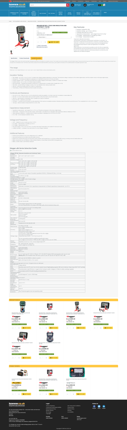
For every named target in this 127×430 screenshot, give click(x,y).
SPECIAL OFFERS (78, 13)
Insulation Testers (32, 21)
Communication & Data (14, 13)
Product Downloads (24, 58)
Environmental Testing (24, 13)
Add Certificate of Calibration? (44, 35)
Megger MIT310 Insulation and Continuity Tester (22, 342)
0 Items (88, 5)
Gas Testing (43, 13)
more (105, 12)
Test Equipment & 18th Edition (87, 13)
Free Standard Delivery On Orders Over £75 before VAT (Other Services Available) (31, 1)
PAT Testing (52, 13)
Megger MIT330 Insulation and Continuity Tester (103, 312)
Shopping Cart (90, 4)
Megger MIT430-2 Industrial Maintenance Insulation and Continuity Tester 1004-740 (48, 313)
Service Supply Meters (61, 13)
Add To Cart (54, 42)
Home (10, 21)
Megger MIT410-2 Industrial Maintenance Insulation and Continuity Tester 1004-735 (75, 313)
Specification (14, 58)
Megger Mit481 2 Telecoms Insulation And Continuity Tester (51, 21)
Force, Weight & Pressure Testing (33, 13)
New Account (78, 4)
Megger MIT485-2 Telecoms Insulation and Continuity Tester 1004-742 (21, 313)
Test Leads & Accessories (96, 13)
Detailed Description (36, 58)
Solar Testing (69, 13)
